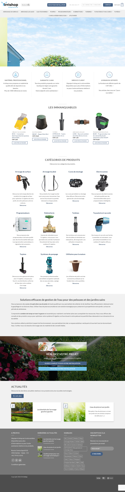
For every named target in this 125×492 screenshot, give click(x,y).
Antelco (76, 438)
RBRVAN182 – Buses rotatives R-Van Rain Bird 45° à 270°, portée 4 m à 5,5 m (86, 135)
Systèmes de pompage (49, 254)
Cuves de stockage (75, 172)
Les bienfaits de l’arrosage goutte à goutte (46, 411)
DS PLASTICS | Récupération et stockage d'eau (73, 449)
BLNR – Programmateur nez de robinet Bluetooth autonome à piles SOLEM (24, 135)
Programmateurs (64, 12)
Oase (80, 456)
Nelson (75, 456)
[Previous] (5, 42)
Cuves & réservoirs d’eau (58, 15)
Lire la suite (103, 141)
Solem (73, 466)
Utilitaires (73, 15)
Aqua (81, 438)
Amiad (70, 438)
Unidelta (71, 469)
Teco (83, 466)
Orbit (66, 459)
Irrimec (76, 453)
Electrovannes (42, 12)
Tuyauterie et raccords (103, 12)
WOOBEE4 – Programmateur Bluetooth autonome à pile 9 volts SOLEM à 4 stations (45, 135)
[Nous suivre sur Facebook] (13, 460)
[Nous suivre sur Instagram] (16, 460)
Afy (66, 438)
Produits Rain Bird (70, 462)
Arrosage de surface (10, 12)
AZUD (77, 441)
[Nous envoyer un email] (20, 460)
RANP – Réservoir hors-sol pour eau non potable (65, 135)
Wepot (82, 469)
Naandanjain (68, 456)
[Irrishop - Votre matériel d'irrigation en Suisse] (9, 5)
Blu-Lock (67, 445)
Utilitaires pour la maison (75, 254)
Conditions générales (18, 464)
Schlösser (67, 466)
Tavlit (78, 466)
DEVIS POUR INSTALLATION (56, 5)
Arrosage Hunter (69, 441)
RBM (77, 462)
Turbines (88, 12)
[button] (92, 4)
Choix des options (64, 141)
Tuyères (117, 12)
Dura (66, 453)
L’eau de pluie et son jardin (99, 407)
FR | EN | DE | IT (74, 5)
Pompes (52, 12)
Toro (66, 469)
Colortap (79, 445)
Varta (76, 469)
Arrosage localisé (27, 12)
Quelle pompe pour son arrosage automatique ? (51, 454)
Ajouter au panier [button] (84, 142)
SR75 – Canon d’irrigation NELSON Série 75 (105, 135)
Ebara (70, 453)
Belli (82, 441)
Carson (73, 445)
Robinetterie (78, 12)
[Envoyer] (28, 5)
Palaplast (77, 459)
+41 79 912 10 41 (17, 455)
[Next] (120, 42)
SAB (82, 462)
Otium (71, 459)
